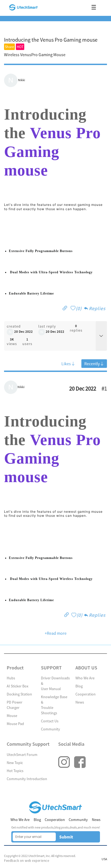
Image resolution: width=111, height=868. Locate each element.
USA (104, 859)
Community (50, 729)
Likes (66, 363)
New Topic (15, 762)
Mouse (12, 715)
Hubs (11, 678)
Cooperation (85, 694)
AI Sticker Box (17, 686)
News (79, 702)
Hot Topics (15, 770)
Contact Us (49, 721)
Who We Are (85, 678)
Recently (92, 363)
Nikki (21, 80)
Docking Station (19, 694)
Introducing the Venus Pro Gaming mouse (51, 39)
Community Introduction (27, 778)
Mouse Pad (15, 723)
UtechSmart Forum (22, 754)
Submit (66, 837)
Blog (79, 686)
